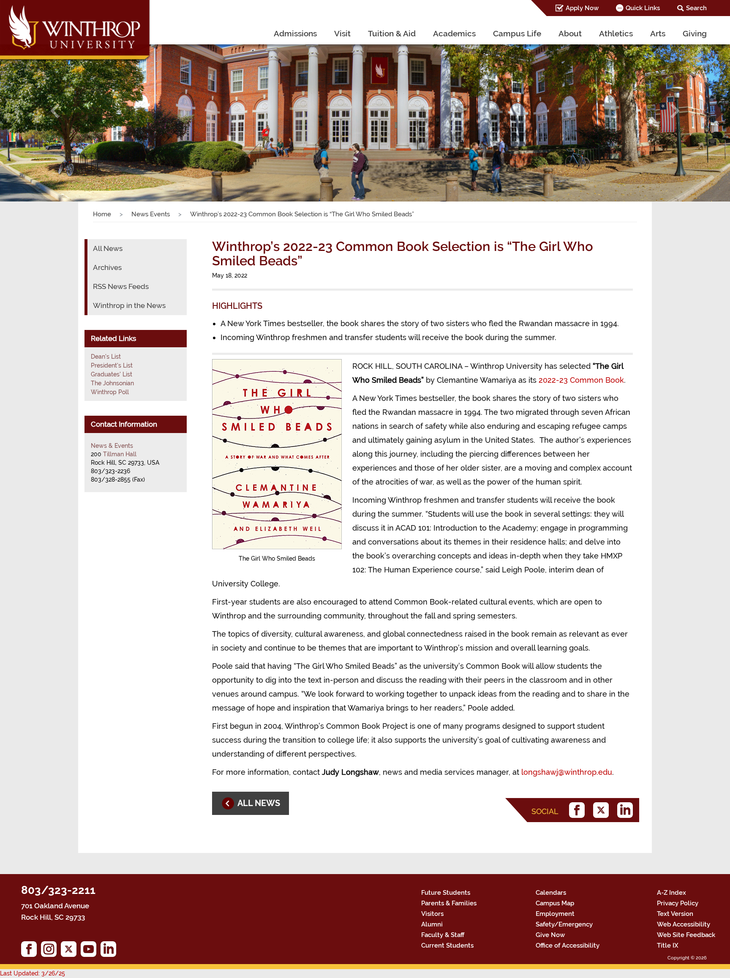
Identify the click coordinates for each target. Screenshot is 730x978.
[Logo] (75, 31)
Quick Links (643, 8)
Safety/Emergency (564, 924)
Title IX (667, 945)
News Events (150, 214)
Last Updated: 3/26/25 (32, 973)
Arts (657, 33)
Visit (342, 33)
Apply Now (582, 8)
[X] (603, 810)
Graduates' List (111, 374)
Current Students (447, 945)
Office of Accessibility (567, 945)
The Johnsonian (112, 383)
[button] (54, 111)
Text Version (675, 914)
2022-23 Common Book (581, 380)
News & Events (112, 445)
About (570, 33)
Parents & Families (449, 903)
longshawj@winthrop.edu (566, 772)
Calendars (551, 892)
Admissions (295, 33)
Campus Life (517, 33)
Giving (695, 33)
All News (108, 248)
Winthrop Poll (110, 392)
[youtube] (91, 951)
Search (696, 8)
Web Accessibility (683, 924)
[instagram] (51, 951)
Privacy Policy (677, 903)
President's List (112, 365)
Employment (555, 914)
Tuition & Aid (392, 33)
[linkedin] (627, 810)
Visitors (432, 914)
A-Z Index (671, 892)
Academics (454, 33)
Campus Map (555, 903)
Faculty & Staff (442, 935)
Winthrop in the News (129, 305)
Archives (107, 267)
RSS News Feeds (121, 286)
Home (102, 214)
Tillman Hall (119, 454)
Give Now (550, 935)
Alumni (432, 924)
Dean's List (106, 356)
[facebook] (579, 810)
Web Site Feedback (686, 935)
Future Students (445, 892)
